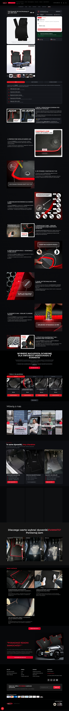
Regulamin (35, 674)
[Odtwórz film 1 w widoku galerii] (23, 76)
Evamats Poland (17, 703)
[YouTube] (57, 680)
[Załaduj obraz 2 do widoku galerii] (19, 76)
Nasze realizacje (10, 674)
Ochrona (34, 376)
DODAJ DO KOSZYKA (13, 395)
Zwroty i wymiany (36, 676)
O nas (22, 671)
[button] (20, 2)
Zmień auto (58, 11)
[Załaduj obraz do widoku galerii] (11, 76)
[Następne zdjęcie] (33, 59)
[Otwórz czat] (2, 708)
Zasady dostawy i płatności (38, 673)
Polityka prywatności (37, 671)
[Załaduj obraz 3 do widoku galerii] (27, 76)
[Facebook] (48, 680)
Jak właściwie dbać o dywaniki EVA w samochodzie (19, 618)
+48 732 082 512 (56, 2)
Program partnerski (25, 676)
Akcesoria (44, 6)
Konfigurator (21, 6)
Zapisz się (57, 687)
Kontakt (22, 674)
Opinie (49, 6)
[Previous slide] (8, 422)
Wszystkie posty (34, 628)
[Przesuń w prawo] (34, 76)
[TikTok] (54, 680)
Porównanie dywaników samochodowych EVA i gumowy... (19, 590)
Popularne (16, 376)
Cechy (39, 6)
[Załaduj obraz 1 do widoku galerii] (15, 76)
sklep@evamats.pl (50, 673)
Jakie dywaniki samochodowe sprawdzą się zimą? (47, 590)
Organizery (53, 376)
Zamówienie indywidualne (20, 657)
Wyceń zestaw (34, 367)
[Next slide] (60, 422)
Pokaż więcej (34, 400)
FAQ (22, 673)
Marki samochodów (10, 671)
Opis (26, 6)
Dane (30, 6)
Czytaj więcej (9, 655)
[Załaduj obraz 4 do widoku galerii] (31, 76)
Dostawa (34, 6)
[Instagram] (51, 680)
